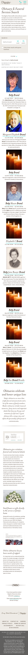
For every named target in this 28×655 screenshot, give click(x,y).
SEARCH (4, 38)
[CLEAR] (18, 41)
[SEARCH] (23, 41)
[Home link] (6, 2)
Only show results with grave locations (12, 48)
